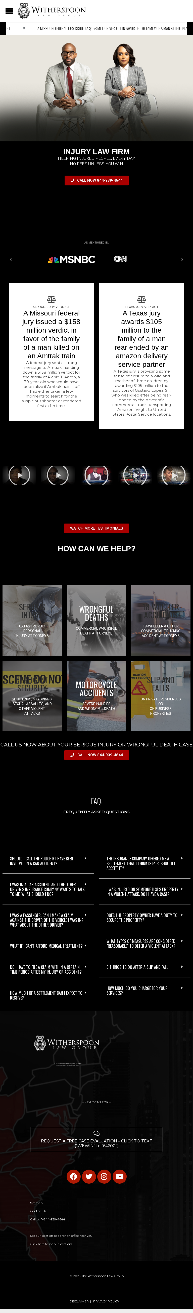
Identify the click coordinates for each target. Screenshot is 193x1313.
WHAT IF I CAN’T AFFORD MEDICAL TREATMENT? (46, 946)
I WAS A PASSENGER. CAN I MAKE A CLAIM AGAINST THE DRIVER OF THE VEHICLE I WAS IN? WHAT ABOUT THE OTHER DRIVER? (46, 920)
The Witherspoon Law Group (102, 1276)
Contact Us (38, 1211)
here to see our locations (55, 1244)
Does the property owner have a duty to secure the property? (142, 917)
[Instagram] (104, 1177)
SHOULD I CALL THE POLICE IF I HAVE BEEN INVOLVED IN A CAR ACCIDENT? (41, 861)
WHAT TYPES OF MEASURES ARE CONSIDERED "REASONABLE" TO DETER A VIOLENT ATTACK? (141, 943)
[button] (11, 259)
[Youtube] (120, 1177)
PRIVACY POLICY (106, 1301)
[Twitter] (89, 1177)
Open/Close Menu (5, 11)
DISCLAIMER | (81, 1301)
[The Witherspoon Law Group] (52, 11)
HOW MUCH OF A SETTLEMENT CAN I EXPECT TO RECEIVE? (46, 995)
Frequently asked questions (96, 811)
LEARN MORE (32, 652)
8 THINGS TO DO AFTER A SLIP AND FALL (137, 967)
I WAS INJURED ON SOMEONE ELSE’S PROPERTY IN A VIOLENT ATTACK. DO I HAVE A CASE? (142, 891)
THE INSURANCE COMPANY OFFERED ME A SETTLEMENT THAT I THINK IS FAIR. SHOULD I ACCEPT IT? (141, 863)
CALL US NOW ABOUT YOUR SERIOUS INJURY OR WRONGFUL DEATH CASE (97, 745)
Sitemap (36, 1203)
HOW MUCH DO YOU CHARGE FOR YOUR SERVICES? (137, 990)
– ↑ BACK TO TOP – (96, 1102)
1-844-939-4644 (53, 1219)
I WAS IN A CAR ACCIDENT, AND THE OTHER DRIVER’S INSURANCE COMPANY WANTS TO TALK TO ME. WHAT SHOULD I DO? (47, 889)
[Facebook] (74, 1177)
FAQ (96, 801)
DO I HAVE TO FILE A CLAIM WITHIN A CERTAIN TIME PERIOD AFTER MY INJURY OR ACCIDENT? (46, 969)
